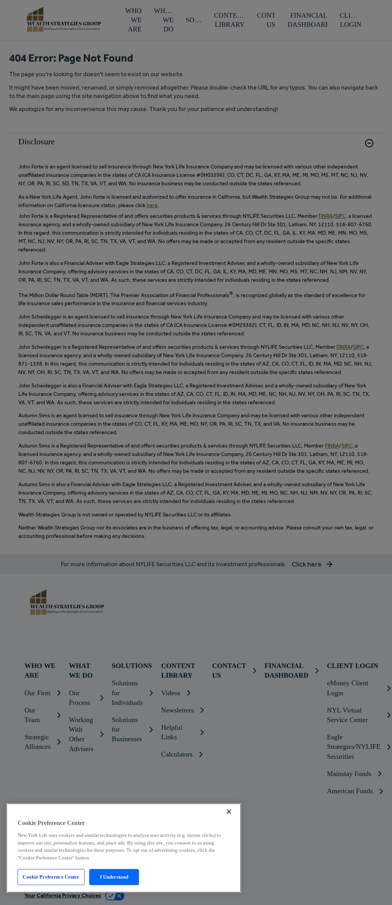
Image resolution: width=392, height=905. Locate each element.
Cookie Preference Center (51, 877)
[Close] (228, 811)
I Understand (114, 877)
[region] (123, 848)
